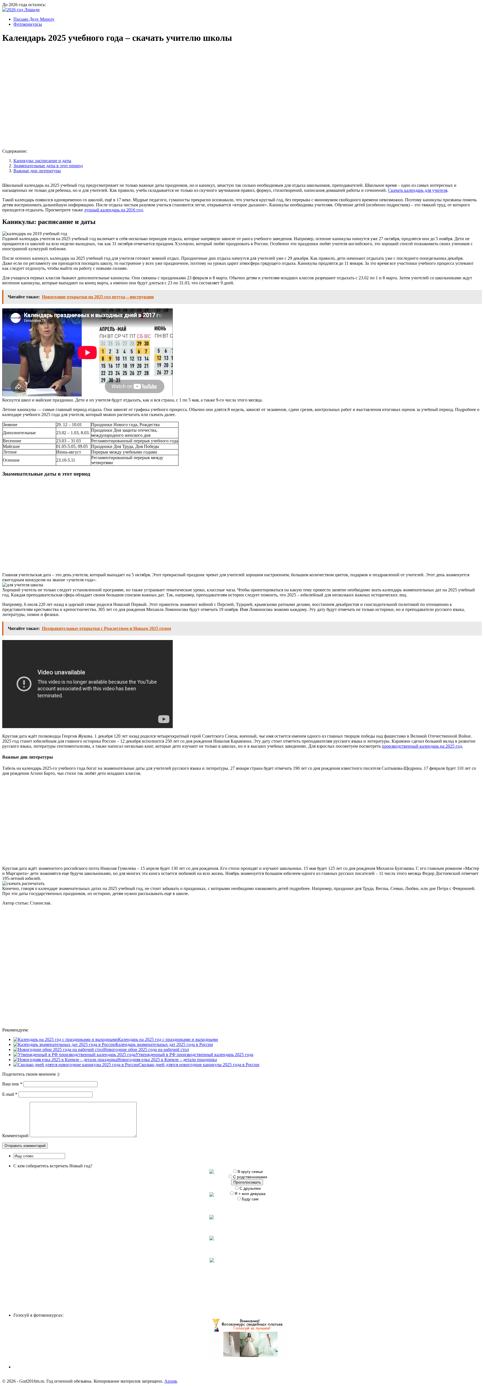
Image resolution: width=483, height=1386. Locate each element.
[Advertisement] (87, 91)
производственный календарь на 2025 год (422, 746)
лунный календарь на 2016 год (113, 209)
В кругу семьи (250, 1171)
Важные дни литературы (37, 170)
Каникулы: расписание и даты (42, 160)
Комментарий (15, 1135)
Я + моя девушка (250, 1193)
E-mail (9, 1094)
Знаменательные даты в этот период (48, 165)
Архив (170, 1381)
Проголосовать (247, 1182)
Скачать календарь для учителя (417, 190)
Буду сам (250, 1199)
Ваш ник (12, 1084)
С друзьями (250, 1188)
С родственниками (250, 1177)
